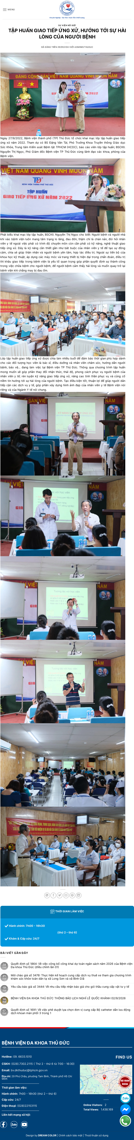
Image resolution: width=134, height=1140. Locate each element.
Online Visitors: (93, 1104)
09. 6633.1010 (22, 1056)
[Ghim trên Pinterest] (72, 895)
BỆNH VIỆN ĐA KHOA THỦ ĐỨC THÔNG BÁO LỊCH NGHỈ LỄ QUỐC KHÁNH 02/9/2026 (68, 998)
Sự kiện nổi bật (67, 25)
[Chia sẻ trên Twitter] (59, 895)
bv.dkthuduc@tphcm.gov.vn (29, 1070)
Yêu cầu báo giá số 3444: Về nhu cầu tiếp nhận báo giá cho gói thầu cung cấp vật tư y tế (70, 986)
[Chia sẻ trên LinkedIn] (78, 895)
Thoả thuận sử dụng (96, 1135)
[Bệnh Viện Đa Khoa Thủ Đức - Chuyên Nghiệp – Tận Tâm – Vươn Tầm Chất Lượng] (67, 10)
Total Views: (91, 1109)
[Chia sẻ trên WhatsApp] (47, 895)
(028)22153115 (27, 1105)
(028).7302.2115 (22, 1063)
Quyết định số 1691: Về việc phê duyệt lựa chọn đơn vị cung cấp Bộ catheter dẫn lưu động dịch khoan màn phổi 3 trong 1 (70, 1011)
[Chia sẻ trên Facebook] (53, 895)
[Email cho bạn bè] (66, 895)
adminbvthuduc (84, 47)
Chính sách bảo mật (70, 1135)
